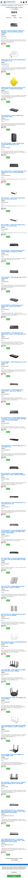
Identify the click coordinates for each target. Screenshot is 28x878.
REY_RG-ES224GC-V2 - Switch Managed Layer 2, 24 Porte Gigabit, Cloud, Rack (13, 503)
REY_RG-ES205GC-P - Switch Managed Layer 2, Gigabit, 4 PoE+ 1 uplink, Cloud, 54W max (12, 306)
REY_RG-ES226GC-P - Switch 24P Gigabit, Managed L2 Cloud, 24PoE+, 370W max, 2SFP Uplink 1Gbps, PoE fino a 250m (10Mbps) (13, 531)
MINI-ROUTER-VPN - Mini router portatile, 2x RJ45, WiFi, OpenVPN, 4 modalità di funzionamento (13, 88)
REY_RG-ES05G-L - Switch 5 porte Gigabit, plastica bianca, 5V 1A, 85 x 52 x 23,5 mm (13, 198)
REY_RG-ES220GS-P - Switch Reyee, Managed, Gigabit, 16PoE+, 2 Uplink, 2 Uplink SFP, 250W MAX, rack (13, 474)
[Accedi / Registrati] (24, 2)
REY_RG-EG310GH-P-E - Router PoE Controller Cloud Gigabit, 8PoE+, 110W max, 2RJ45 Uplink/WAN (13, 172)
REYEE (2, 121)
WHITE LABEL (4, 38)
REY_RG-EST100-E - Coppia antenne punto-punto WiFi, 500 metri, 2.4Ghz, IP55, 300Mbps (13, 587)
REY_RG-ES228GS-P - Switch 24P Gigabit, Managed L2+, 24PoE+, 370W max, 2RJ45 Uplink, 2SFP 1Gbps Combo (13, 559)
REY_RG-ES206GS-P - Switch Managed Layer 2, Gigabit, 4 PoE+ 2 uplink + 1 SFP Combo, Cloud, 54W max (13, 334)
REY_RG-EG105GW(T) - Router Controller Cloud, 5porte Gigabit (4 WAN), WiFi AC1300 (12, 144)
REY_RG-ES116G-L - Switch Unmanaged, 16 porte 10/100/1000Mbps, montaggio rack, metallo (13, 251)
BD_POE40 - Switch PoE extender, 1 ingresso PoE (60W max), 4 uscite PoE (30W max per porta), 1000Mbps (12, 32)
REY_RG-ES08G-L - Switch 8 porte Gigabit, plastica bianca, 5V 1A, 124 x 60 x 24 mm (13, 225)
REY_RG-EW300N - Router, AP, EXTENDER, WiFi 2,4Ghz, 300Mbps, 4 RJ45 (12, 755)
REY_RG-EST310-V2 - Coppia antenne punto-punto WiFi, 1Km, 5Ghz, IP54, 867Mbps (13, 615)
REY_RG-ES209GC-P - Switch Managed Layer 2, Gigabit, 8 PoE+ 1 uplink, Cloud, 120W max (12, 390)
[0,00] (26, 2)
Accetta (14, 876)
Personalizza (14, 872)
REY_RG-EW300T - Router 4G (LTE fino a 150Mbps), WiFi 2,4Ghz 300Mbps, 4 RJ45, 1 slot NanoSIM (13, 783)
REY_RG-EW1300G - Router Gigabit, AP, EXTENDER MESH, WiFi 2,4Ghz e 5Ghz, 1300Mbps (13, 670)
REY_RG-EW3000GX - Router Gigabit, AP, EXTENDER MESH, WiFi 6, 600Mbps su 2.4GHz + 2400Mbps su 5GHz (13, 726)
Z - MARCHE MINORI (5, 65)
